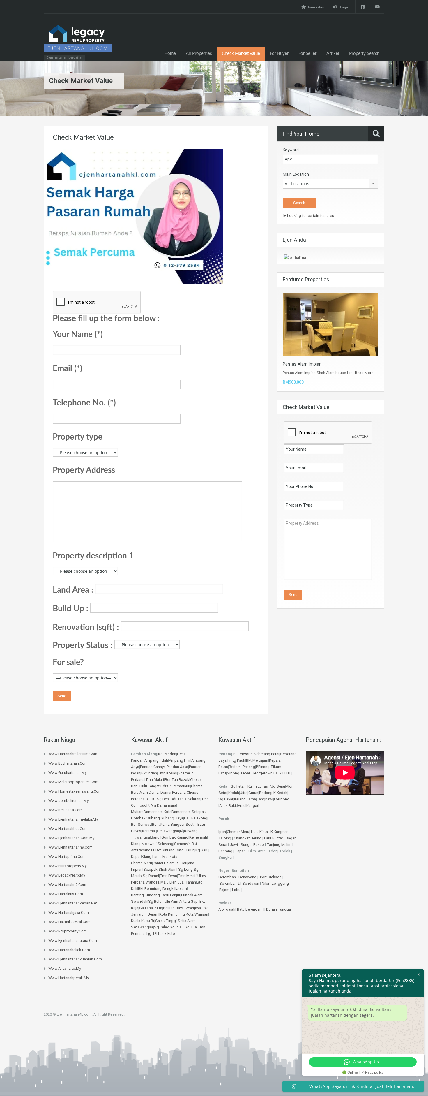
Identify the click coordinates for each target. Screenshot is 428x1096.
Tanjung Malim (279, 844)
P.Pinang (263, 767)
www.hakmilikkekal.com (69, 922)
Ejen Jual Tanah (182, 882)
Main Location (296, 174)
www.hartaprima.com (67, 856)
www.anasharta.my (64, 968)
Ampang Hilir (179, 760)
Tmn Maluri (154, 779)
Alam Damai (149, 792)
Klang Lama (152, 856)
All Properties (199, 53)
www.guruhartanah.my (67, 772)
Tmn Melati (187, 876)
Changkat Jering (247, 838)
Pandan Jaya (177, 767)
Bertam (235, 767)
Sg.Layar (225, 799)
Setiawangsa (168, 831)
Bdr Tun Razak (177, 779)
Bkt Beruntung (150, 888)
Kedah (233, 793)
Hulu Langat (149, 786)
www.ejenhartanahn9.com (70, 847)
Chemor (233, 832)
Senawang (247, 877)
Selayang (165, 844)
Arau (241, 805)
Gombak (138, 818)
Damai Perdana (173, 792)
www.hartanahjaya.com (68, 912)
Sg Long (185, 869)
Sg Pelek (161, 927)
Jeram (181, 888)
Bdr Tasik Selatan (185, 799)
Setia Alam (187, 920)
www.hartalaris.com (65, 894)
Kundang (152, 895)
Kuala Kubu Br (142, 920)
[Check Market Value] (133, 216)
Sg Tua (191, 927)
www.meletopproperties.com (73, 782)
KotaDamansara (177, 811)
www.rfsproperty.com (67, 931)
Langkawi (265, 799)
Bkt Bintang (165, 850)
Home (170, 53)
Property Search (364, 53)
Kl (181, 831)
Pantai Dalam (164, 863)
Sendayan (251, 883)
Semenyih (182, 844)
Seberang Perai (266, 754)
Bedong (266, 793)
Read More (364, 372)
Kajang (182, 837)
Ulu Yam (171, 901)
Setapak (199, 811)
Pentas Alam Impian (302, 364)
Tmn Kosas (167, 773)
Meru (148, 863)
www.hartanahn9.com (67, 884)
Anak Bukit (228, 805)
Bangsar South (183, 824)
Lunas (263, 786)
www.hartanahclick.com (69, 950)
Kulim (252, 786)
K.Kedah (280, 793)
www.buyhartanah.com (68, 763)
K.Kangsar (279, 832)
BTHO (151, 799)
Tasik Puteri (167, 933)
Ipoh (222, 832)
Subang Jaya (172, 818)
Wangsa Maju (157, 882)
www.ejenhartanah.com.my (71, 838)
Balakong (199, 818)
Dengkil (168, 888)
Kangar (252, 805)
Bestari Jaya (173, 908)
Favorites (316, 7)
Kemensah (198, 837)
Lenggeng (281, 883)
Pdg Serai (277, 786)
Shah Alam (167, 869)
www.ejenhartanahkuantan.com (75, 959)
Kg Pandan (167, 754)
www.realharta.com (65, 810)
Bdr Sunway (141, 824)
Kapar (136, 856)
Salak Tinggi (166, 920)
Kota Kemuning (172, 914)
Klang (136, 844)
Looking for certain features (310, 215)
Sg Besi (163, 799)
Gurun (253, 793)
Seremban (227, 877)
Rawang (191, 831)
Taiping (224, 838)
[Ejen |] (78, 39)
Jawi (234, 844)
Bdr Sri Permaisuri (175, 786)
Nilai (266, 883)
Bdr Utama (161, 824)
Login (344, 7)
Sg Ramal (151, 876)
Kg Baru (201, 850)
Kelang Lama (245, 799)
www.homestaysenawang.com (75, 791)
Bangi (155, 837)
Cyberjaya (193, 908)
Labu (236, 890)
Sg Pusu (177, 927)
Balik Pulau (282, 773)
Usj (187, 818)
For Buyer (279, 53)
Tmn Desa (168, 876)
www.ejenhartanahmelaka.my (73, 819)
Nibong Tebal (238, 773)
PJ (178, 863)
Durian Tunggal (279, 909)
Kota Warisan (197, 914)
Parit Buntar (273, 838)
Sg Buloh (156, 901)
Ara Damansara (163, 805)
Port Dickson (271, 877)
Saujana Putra (150, 908)
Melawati (149, 844)
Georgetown (262, 773)
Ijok (205, 908)
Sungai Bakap (252, 844)
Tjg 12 (151, 933)
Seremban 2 (229, 883)
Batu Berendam (250, 909)
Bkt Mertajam (257, 760)
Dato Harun (185, 850)
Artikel (332, 53)
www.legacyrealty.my (66, 875)
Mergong (281, 799)
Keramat (149, 831)
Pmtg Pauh (236, 760)
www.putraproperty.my (67, 866)
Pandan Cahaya (153, 767)
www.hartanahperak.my (68, 978)
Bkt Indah (149, 773)
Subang (153, 818)
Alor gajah (226, 909)
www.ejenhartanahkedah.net (72, 903)
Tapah (240, 851)
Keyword (291, 149)
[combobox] (330, 184)
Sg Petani (239, 786)
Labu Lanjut (170, 895)
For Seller (307, 53)
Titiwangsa (140, 837)
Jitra (243, 793)
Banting (137, 895)
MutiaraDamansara (147, 811)
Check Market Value (241, 53)
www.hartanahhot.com (68, 828)
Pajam (224, 890)
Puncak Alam (192, 895)
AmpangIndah (156, 760)
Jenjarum (139, 914)
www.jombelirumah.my (68, 800)
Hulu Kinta (259, 832)
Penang (249, 767)
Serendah (139, 901)
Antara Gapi (189, 901)
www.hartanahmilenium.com (72, 754)
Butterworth (243, 754)
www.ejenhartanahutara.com (72, 940)
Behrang (225, 851)
